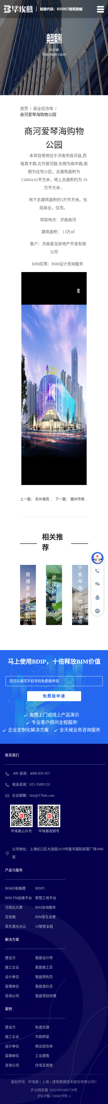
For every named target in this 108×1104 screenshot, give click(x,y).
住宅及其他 (44, 1065)
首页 (24, 108)
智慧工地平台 (45, 898)
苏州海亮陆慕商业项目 (52, 499)
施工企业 (12, 967)
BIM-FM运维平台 (18, 898)
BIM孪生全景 (45, 917)
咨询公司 (12, 996)
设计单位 (12, 977)
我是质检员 (44, 977)
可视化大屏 (14, 907)
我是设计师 (44, 958)
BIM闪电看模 (15, 888)
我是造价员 (44, 986)
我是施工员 (44, 967)
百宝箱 (10, 917)
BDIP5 (40, 888)
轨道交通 (42, 1027)
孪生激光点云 (15, 926)
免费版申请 (54, 696)
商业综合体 (43, 108)
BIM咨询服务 (45, 907)
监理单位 (12, 986)
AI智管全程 (44, 926)
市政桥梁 (42, 1037)
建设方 (10, 958)
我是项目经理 (45, 996)
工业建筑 (42, 1056)
